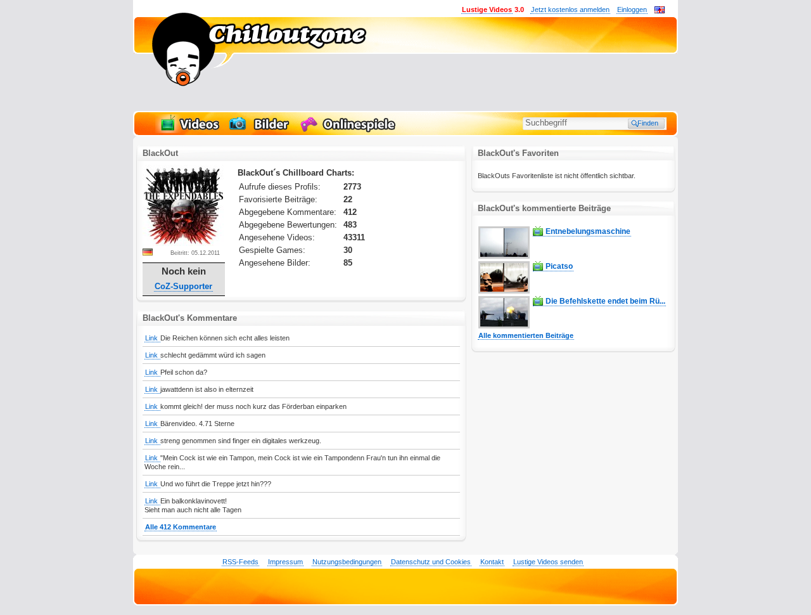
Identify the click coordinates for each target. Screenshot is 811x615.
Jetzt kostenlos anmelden (570, 9)
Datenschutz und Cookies (431, 562)
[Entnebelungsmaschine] (504, 256)
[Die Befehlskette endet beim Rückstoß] (504, 326)
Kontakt (492, 562)
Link (152, 338)
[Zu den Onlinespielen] (349, 130)
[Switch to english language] (659, 11)
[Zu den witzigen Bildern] (260, 130)
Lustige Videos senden (548, 562)
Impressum (285, 562)
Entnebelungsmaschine (588, 231)
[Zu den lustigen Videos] (189, 130)
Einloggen (632, 9)
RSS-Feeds (240, 562)
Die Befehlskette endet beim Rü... (605, 301)
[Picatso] (504, 291)
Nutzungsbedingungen (346, 562)
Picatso (559, 266)
